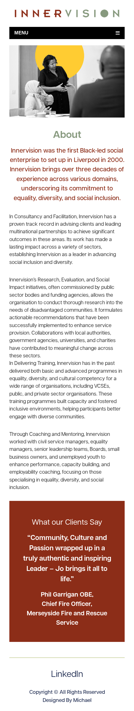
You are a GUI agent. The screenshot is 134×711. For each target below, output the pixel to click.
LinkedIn (67, 674)
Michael (82, 700)
